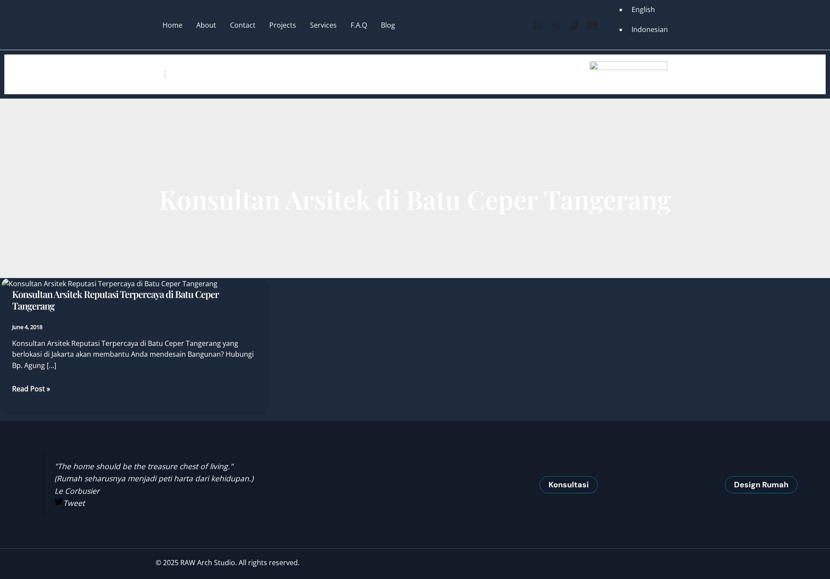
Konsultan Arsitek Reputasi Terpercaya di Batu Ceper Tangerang (115, 300)
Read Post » (31, 389)
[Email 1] (592, 25)
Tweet (74, 503)
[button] (569, 484)
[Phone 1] (574, 25)
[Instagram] (556, 25)
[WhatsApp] (538, 25)
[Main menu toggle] (165, 74)
